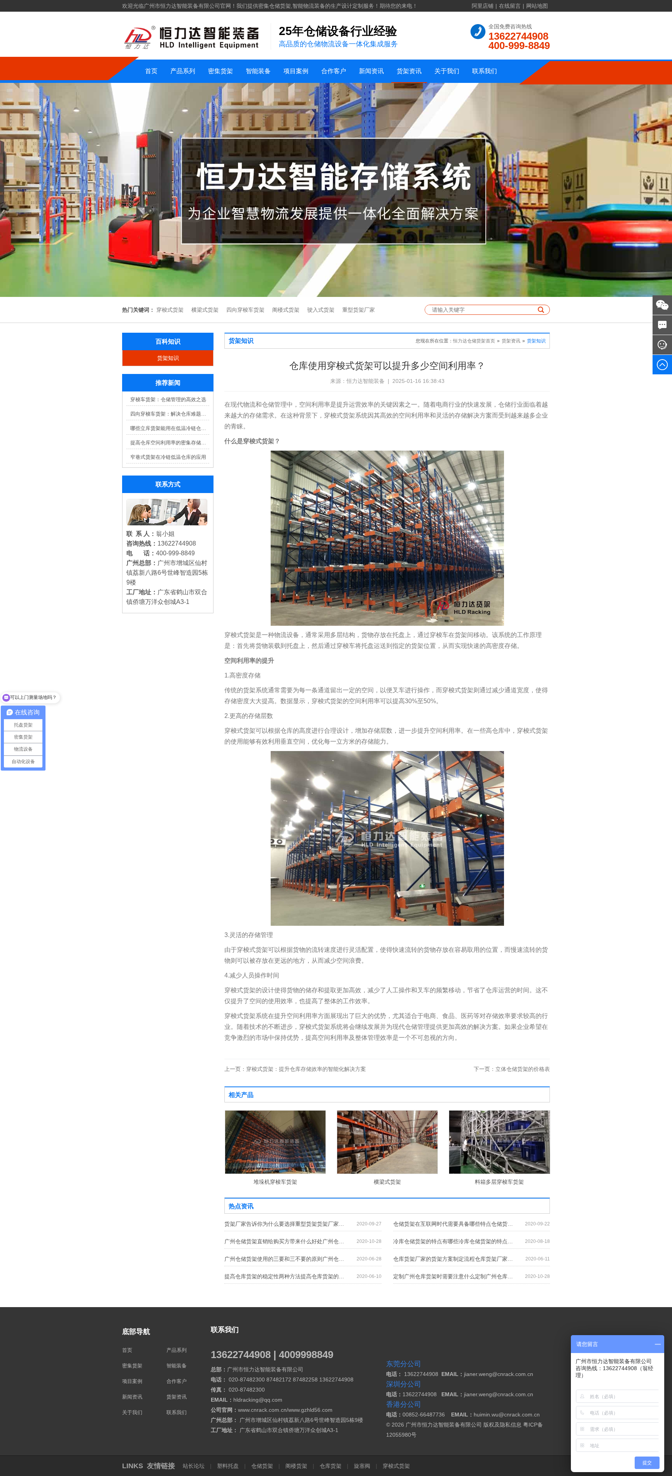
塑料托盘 (227, 1466)
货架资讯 (409, 71)
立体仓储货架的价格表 (512, 1069)
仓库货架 (330, 1466)
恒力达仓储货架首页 (474, 341)
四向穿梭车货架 (245, 310)
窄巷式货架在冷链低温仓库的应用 (168, 457)
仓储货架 (262, 1466)
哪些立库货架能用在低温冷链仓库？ (169, 428)
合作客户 (333, 71)
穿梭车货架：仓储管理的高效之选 (168, 399)
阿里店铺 (483, 6)
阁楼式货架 (285, 310)
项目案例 (296, 71)
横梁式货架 (205, 310)
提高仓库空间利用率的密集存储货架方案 (169, 443)
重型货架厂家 (358, 310)
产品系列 (182, 71)
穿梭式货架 (170, 310)
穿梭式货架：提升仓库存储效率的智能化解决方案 (295, 1069)
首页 (151, 71)
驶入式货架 (320, 310)
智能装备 (258, 71)
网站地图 (537, 6)
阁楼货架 (296, 1466)
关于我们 (446, 71)
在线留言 (510, 6)
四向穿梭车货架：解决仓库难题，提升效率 (169, 414)
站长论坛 (194, 1466)
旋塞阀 (362, 1466)
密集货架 (220, 71)
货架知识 (168, 358)
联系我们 (484, 71)
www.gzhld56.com (310, 1410)
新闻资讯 (371, 71)
